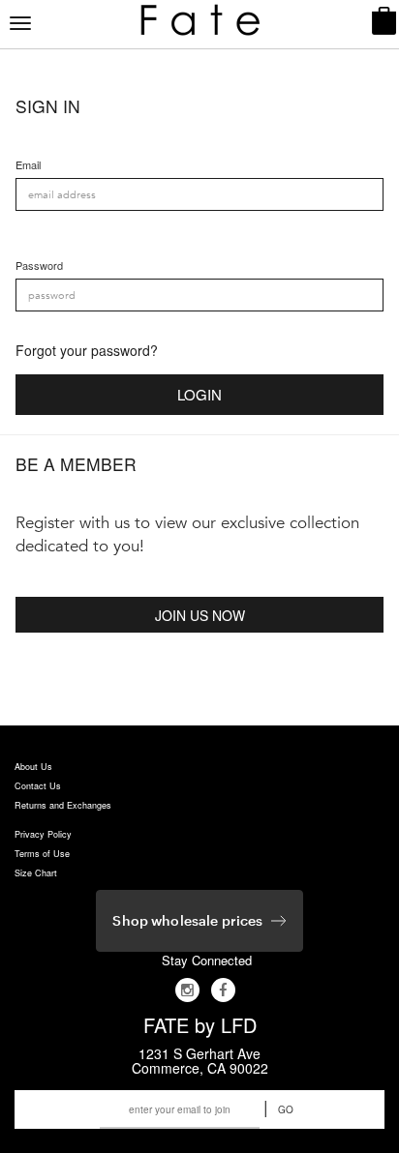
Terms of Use (42, 853)
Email (28, 165)
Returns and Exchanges (63, 805)
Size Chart (36, 873)
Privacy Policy (43, 834)
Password (39, 265)
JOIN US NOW (200, 615)
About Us (33, 766)
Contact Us (38, 786)
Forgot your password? (86, 350)
